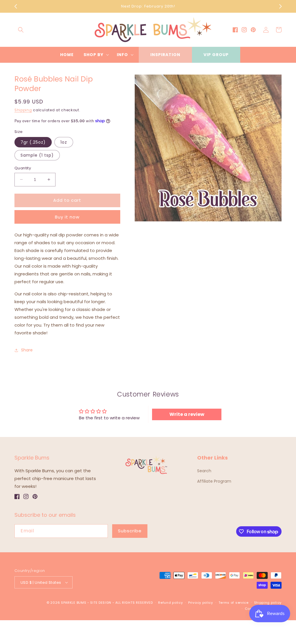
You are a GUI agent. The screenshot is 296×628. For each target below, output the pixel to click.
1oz (63, 142)
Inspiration (165, 55)
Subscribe (130, 531)
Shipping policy (268, 602)
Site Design (100, 602)
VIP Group (216, 55)
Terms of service (234, 602)
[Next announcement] (280, 6)
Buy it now (67, 217)
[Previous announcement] (15, 6)
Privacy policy (200, 602)
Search (204, 471)
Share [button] (27, 350)
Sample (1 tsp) (37, 155)
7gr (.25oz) (33, 142)
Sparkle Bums (73, 602)
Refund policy (170, 602)
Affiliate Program (214, 481)
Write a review (186, 414)
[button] (20, 29)
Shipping (23, 110)
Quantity (22, 168)
